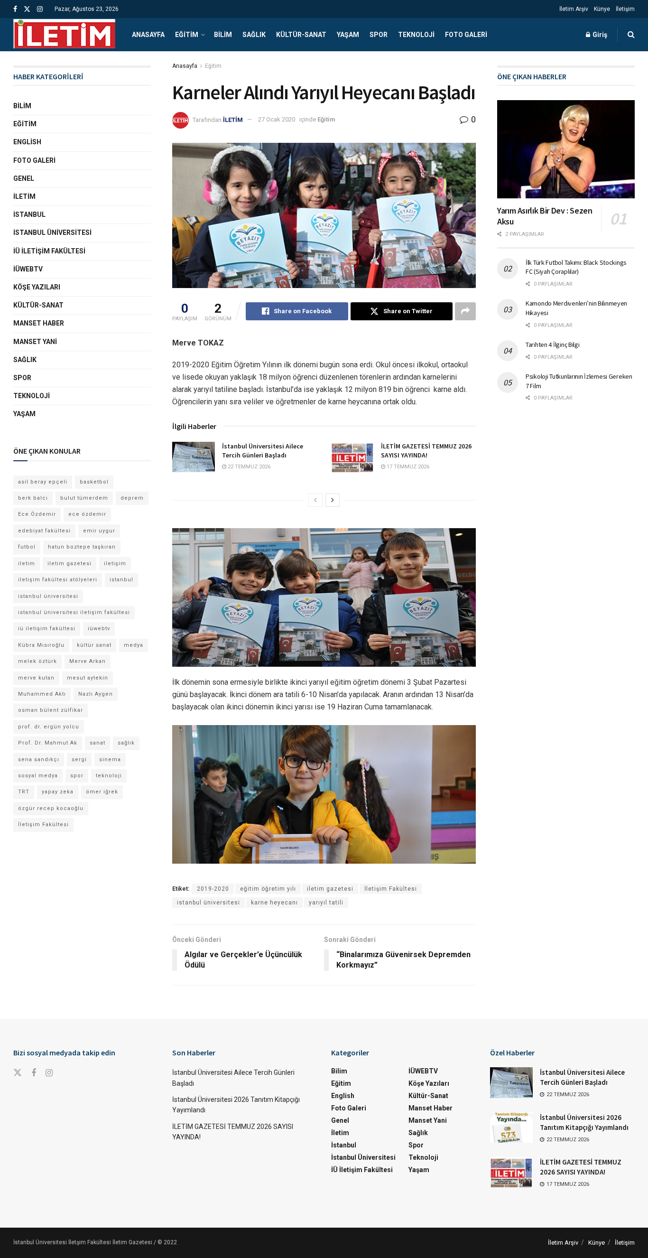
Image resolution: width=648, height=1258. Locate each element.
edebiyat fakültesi (44, 531)
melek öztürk (37, 661)
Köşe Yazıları (36, 287)
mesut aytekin (87, 678)
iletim (26, 563)
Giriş (599, 34)
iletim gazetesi (330, 888)
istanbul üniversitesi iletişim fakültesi (74, 612)
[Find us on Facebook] (15, 9)
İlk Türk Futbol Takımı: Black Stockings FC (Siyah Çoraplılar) (576, 267)
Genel (23, 178)
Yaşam (348, 34)
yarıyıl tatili (326, 902)
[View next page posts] (332, 500)
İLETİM (233, 119)
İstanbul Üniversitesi (52, 232)
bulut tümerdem (84, 498)
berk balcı (33, 498)
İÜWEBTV (28, 269)
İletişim (625, 9)
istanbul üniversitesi (208, 902)
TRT (23, 792)
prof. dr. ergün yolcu (48, 727)
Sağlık (254, 34)
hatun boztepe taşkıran (82, 547)
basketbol (94, 482)
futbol (27, 547)
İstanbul (29, 214)
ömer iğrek (102, 792)
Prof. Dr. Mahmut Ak (47, 743)
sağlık (126, 743)
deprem (132, 498)
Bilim (223, 34)
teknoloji (109, 776)
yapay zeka (58, 792)
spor (76, 776)
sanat (97, 743)
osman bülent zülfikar (50, 710)
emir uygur (99, 531)
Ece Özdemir (37, 514)
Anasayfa (148, 34)
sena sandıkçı (38, 759)
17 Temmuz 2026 (407, 467)
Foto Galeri (466, 34)
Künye (602, 9)
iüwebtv (99, 628)
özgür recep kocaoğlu (50, 808)
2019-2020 (213, 888)
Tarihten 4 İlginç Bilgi (553, 344)
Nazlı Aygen (95, 694)
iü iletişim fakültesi (46, 628)
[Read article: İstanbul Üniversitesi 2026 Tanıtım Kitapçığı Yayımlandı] (511, 1127)
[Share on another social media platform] (465, 311)
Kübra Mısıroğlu (41, 645)
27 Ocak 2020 (276, 119)
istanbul (121, 580)
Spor (379, 34)
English (27, 142)
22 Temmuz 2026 (248, 467)
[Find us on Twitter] (27, 9)
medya (133, 645)
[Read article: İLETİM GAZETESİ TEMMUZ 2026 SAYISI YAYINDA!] (352, 457)
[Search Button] (631, 34)
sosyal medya (38, 776)
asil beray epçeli (42, 482)
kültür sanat (94, 645)
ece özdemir (87, 514)
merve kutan (36, 678)
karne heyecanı (274, 902)
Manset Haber (38, 323)
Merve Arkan (87, 661)
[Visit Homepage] (64, 34)
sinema (110, 759)
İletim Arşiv (573, 9)
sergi (79, 759)
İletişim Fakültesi (390, 888)
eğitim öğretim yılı (268, 888)
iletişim (115, 563)
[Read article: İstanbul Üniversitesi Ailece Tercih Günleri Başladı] (193, 457)
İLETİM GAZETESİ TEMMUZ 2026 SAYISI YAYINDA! (426, 451)
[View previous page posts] (315, 500)
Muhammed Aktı (42, 694)
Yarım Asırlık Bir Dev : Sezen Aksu (544, 216)
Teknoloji (416, 34)
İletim (24, 196)
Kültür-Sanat (301, 34)
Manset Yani (35, 341)
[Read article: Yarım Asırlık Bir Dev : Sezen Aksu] (566, 149)
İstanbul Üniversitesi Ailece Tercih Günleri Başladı (262, 451)
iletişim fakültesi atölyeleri (57, 580)
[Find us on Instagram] (40, 9)
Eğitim (186, 34)
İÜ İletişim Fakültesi (49, 251)
